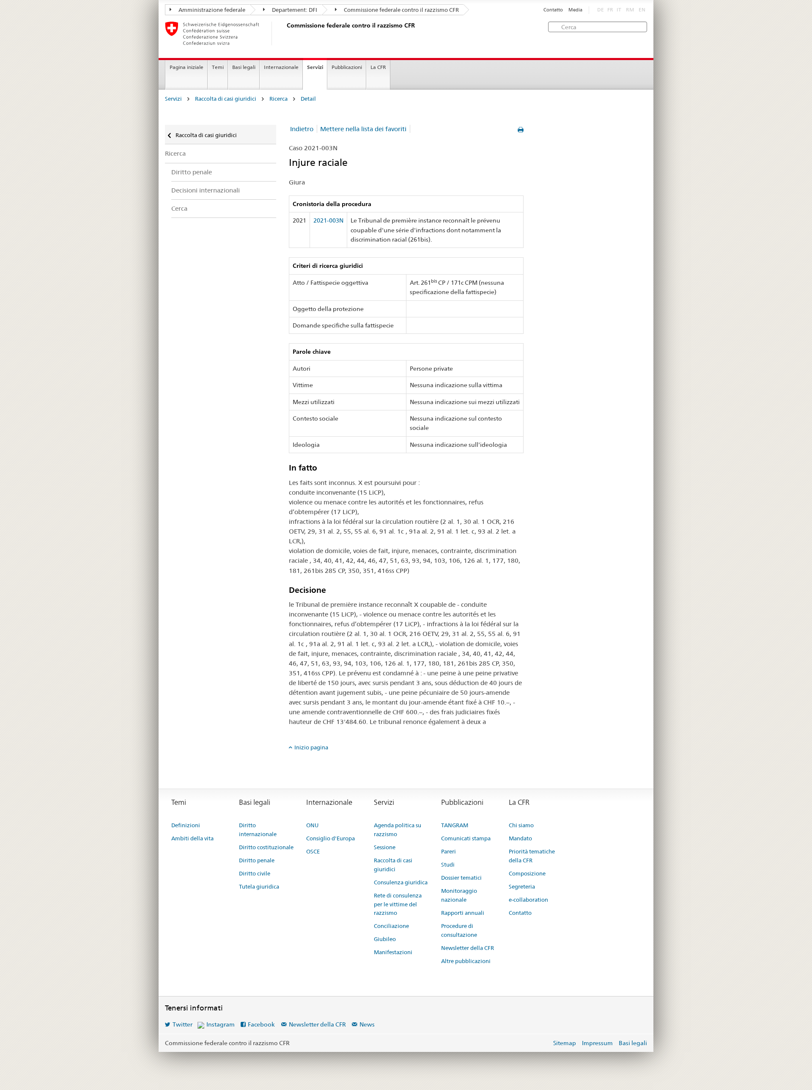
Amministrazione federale (211, 9)
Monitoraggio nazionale (459, 895)
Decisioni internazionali (205, 190)
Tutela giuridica (259, 886)
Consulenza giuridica (401, 882)
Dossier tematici (461, 877)
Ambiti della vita (192, 838)
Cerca (179, 208)
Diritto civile (254, 873)
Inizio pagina (311, 747)
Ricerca (278, 99)
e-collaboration (528, 899)
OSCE (313, 851)
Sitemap (564, 1043)
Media (575, 10)
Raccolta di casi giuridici (225, 99)
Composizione (527, 873)
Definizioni (185, 825)
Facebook (261, 1024)
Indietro (301, 129)
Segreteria (522, 886)
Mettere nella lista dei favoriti (363, 129)
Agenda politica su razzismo (397, 829)
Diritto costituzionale (266, 847)
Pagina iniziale (186, 67)
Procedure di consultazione (459, 930)
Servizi (315, 67)
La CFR (378, 67)
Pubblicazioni (347, 67)
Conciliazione (391, 925)
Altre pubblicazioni (466, 961)
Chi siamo (521, 825)
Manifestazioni (393, 952)
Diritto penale (191, 172)
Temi (218, 67)
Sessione (384, 847)
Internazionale (281, 67)
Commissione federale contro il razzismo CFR (401, 9)
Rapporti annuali (462, 912)
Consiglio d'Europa (330, 838)
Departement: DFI (294, 9)
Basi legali (243, 67)
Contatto (553, 10)
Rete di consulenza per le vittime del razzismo (398, 904)
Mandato (520, 838)
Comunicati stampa (466, 838)
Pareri (448, 851)
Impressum (597, 1043)
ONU (312, 825)
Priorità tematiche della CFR (532, 856)
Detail (308, 99)
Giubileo (385, 939)
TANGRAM (454, 825)
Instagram (220, 1024)
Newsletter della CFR (467, 947)
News (367, 1024)
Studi (448, 864)
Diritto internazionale (258, 829)
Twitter (182, 1024)
